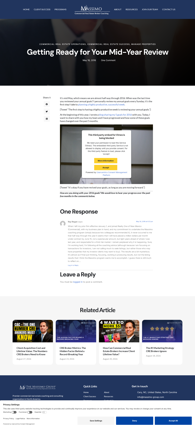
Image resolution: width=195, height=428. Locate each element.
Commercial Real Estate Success (108, 44)
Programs (60, 9)
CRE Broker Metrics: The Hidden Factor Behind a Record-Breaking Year (73, 351)
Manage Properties (143, 44)
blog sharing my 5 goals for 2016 (115, 114)
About (117, 9)
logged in (78, 282)
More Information (106, 161)
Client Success (42, 9)
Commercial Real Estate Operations (62, 44)
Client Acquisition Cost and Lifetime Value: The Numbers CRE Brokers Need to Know (32, 351)
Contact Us (168, 9)
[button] (47, 104)
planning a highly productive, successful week (101, 104)
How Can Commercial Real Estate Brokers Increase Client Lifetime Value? (119, 351)
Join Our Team (150, 9)
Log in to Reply (73, 265)
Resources (132, 9)
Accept (106, 167)
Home (26, 9)
